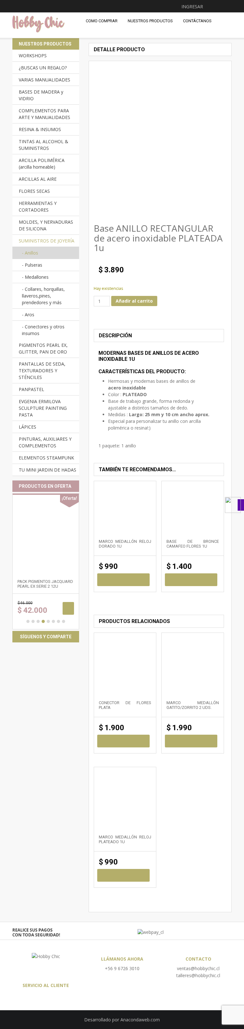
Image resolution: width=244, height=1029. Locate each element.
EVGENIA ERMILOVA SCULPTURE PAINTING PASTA (43, 408)
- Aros (28, 315)
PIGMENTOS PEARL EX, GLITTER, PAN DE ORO (43, 348)
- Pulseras (32, 265)
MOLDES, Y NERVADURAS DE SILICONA (46, 225)
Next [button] (208, 197)
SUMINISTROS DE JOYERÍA (46, 241)
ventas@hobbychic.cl (198, 968)
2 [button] (33, 621)
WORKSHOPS (33, 55)
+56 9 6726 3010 (122, 968)
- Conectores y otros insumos (43, 330)
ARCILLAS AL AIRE (38, 179)
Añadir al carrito (134, 301)
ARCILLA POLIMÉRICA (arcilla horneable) (41, 163)
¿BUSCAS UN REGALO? (43, 68)
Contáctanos (197, 20)
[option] (123, 197)
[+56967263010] (234, 505)
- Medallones (35, 277)
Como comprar (102, 20)
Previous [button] (98, 197)
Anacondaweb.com (140, 1020)
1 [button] (28, 621)
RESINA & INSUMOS (40, 129)
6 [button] (53, 621)
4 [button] (43, 621)
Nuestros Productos (150, 20)
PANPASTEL (31, 389)
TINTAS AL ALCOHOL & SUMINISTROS (43, 144)
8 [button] (63, 621)
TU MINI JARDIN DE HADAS (47, 470)
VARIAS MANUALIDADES (44, 80)
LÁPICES (27, 427)
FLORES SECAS (34, 191)
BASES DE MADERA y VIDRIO (41, 95)
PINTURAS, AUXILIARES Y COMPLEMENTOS (45, 442)
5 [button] (48, 621)
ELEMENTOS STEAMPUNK (46, 458)
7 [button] (58, 621)
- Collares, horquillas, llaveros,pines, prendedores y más (43, 295)
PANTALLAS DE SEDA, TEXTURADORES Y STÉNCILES (42, 370)
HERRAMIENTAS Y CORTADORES (38, 206)
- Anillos (30, 253)
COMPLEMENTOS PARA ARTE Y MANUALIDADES (44, 114)
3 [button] (38, 621)
